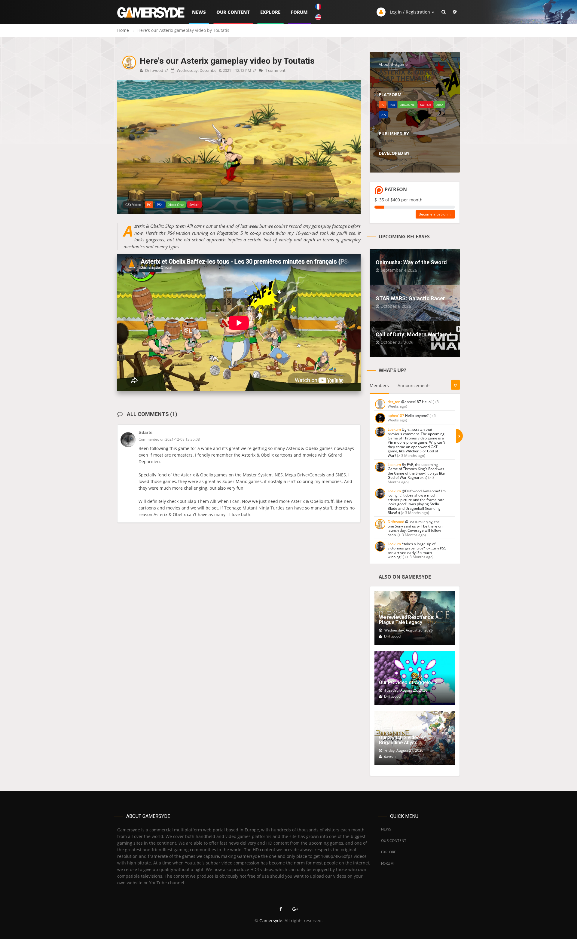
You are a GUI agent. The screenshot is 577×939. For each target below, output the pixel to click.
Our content (233, 12)
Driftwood (153, 70)
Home (123, 30)
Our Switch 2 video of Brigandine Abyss (402, 740)
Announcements (414, 385)
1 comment (274, 70)
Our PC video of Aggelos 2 (408, 682)
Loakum (394, 429)
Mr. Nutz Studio (393, 160)
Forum (299, 12)
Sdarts (145, 432)
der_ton (394, 401)
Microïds (386, 140)
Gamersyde (270, 920)
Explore (270, 12)
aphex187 (396, 415)
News (199, 12)
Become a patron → (435, 214)
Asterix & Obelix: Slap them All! (163, 226)
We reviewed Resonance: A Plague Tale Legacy (408, 619)
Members (379, 385)
